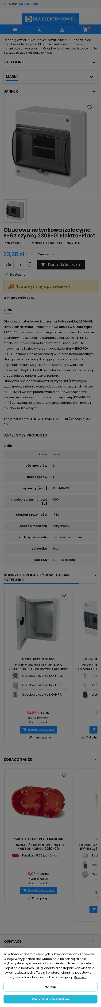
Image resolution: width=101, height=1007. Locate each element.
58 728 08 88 (28, 4)
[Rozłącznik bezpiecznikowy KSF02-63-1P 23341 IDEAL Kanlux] (85, 676)
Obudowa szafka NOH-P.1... (42, 685)
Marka (37, 243)
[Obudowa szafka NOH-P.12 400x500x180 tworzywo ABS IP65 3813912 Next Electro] (16, 685)
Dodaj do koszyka (60, 264)
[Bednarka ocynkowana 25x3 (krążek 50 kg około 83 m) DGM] (85, 856)
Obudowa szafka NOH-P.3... (43, 675)
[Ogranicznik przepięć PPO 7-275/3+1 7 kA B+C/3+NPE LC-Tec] (85, 874)
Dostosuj (80, 977)
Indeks (9, 243)
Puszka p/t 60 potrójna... (40, 855)
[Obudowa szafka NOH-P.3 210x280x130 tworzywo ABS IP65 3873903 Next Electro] (16, 676)
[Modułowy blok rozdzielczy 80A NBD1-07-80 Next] (85, 865)
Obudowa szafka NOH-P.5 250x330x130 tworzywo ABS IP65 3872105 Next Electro (38, 669)
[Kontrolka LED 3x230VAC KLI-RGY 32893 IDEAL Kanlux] (85, 685)
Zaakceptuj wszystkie (50, 999)
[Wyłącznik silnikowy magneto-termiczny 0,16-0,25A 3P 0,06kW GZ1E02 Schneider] (85, 695)
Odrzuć (50, 987)
